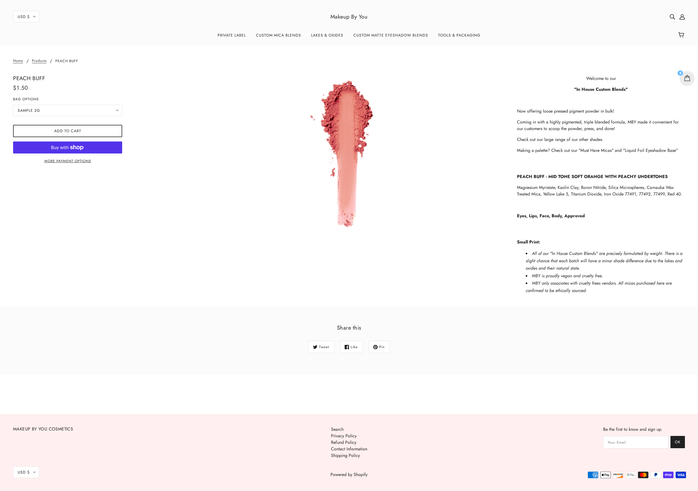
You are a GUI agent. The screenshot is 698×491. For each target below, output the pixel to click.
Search (337, 429)
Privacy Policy (344, 436)
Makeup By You (349, 17)
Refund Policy (343, 442)
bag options (26, 99)
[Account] (682, 16)
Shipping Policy (345, 455)
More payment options (67, 161)
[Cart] (682, 35)
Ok (678, 442)
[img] (672, 16)
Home (18, 61)
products (39, 61)
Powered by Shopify (349, 474)
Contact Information (349, 449)
